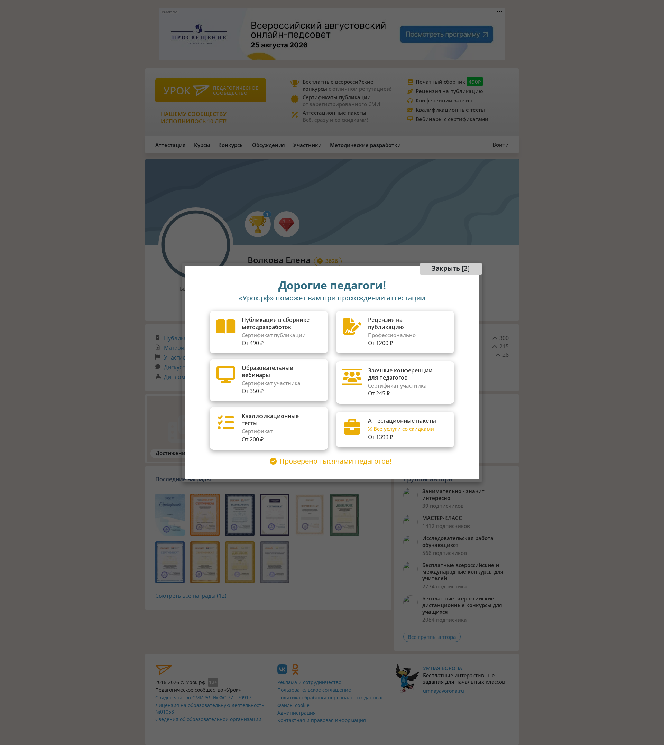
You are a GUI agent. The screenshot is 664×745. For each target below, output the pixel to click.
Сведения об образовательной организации (208, 719)
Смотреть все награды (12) (191, 595)
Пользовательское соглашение (314, 690)
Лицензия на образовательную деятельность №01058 (209, 708)
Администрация (296, 712)
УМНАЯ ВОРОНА (442, 668)
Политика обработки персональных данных (329, 697)
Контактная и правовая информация (321, 720)
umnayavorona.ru (443, 691)
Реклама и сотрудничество (309, 682)
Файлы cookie (293, 705)
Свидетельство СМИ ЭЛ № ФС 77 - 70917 (203, 697)
